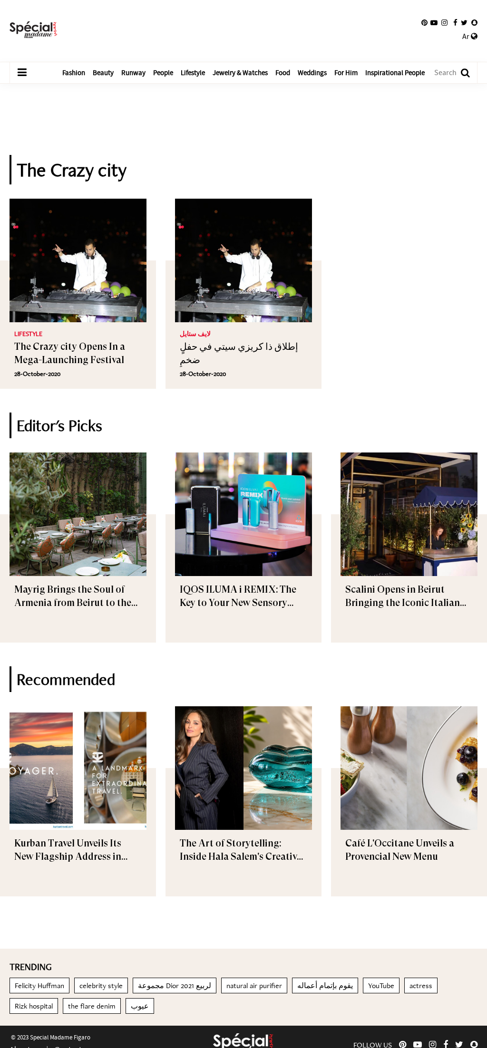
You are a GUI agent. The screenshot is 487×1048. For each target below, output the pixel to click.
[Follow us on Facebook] (455, 23)
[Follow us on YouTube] (434, 23)
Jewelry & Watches (240, 72)
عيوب (140, 1006)
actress (420, 985)
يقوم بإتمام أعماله (325, 985)
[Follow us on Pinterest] (424, 23)
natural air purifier (254, 985)
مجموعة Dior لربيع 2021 (174, 985)
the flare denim (92, 1006)
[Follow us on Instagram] (444, 23)
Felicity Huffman (39, 985)
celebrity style (101, 985)
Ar (466, 36)
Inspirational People (395, 72)
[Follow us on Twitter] (464, 23)
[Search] (460, 73)
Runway (133, 72)
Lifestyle (193, 72)
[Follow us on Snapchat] (474, 23)
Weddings (312, 72)
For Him (346, 72)
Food (282, 72)
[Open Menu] (22, 73)
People (163, 72)
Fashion (73, 72)
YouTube (381, 985)
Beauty (103, 72)
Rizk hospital (34, 1006)
